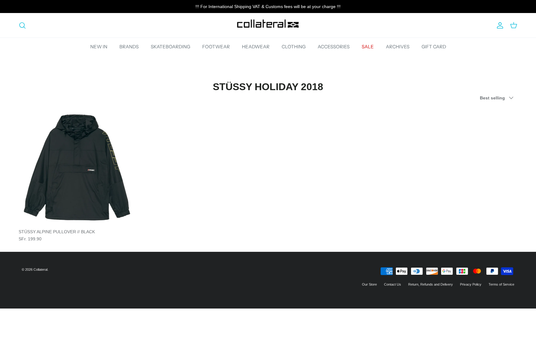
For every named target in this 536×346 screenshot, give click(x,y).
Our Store (369, 284)
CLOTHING (294, 47)
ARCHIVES (397, 47)
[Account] (499, 25)
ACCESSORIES (334, 47)
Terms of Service (501, 284)
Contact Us (392, 284)
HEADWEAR (256, 47)
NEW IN (98, 47)
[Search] (22, 25)
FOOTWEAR (216, 47)
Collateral (40, 269)
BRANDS (129, 47)
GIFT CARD (434, 47)
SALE (368, 47)
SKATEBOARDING (170, 47)
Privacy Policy (470, 284)
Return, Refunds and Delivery (430, 284)
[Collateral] (268, 25)
